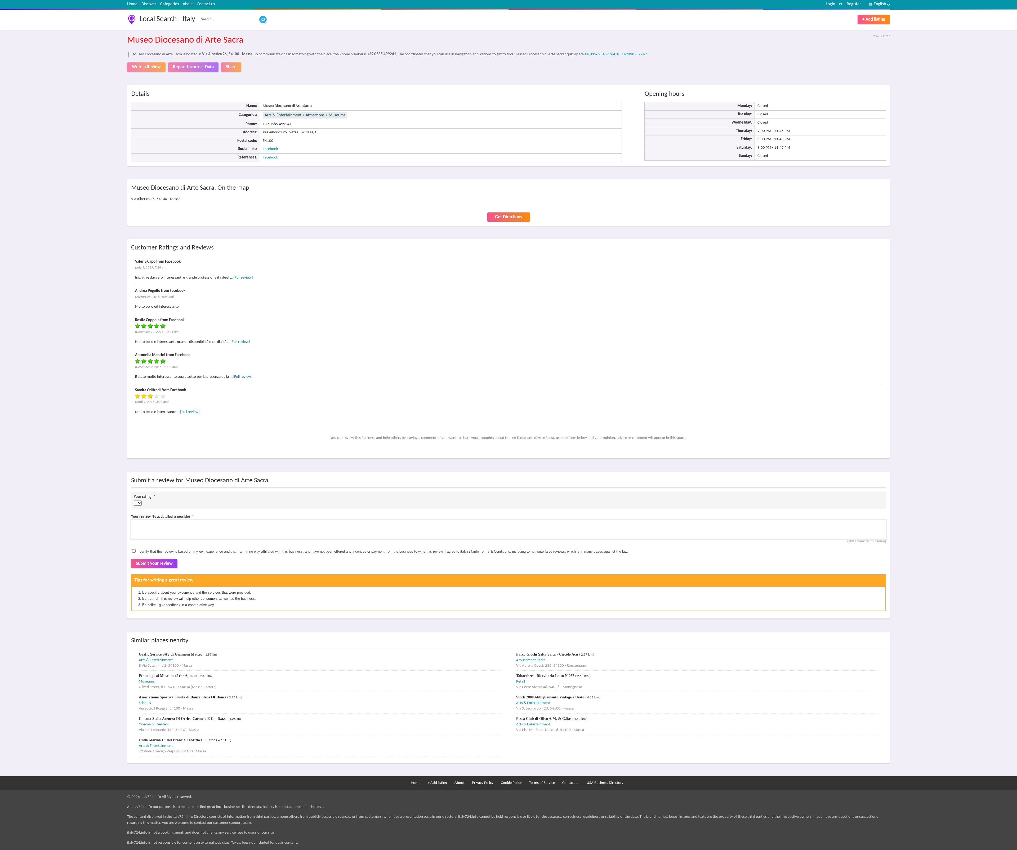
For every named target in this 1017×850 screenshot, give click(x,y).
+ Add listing (873, 19)
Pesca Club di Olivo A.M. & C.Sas (544, 719)
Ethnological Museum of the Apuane (168, 676)
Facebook (270, 149)
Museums (337, 115)
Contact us (206, 4)
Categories (169, 4)
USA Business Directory (605, 783)
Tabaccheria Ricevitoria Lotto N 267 (545, 676)
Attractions (315, 115)
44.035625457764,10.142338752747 (616, 54)
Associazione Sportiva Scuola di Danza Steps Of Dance (183, 697)
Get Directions (508, 217)
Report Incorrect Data (193, 67)
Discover (148, 4)
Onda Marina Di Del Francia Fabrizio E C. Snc (177, 740)
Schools (145, 703)
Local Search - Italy (167, 19)
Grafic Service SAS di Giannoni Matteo (171, 654)
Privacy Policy (482, 783)
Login (830, 4)
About (188, 4)
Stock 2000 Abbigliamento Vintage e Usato (550, 697)
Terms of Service (542, 783)
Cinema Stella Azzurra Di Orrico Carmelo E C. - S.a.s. (183, 719)
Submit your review (154, 563)
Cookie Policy (511, 783)
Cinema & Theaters (154, 724)
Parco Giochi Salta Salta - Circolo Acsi (547, 654)
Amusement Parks (530, 660)
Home (132, 4)
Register (854, 4)
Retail (520, 682)
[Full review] (243, 278)
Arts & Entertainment (283, 115)
